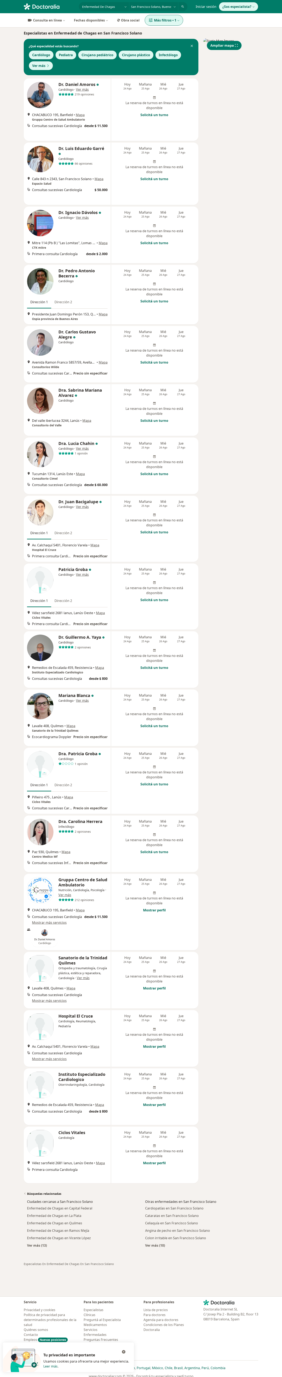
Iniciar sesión (206, 6)
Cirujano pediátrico (97, 55)
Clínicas (89, 1315)
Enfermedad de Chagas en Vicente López (59, 1238)
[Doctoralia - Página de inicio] (50, 6)
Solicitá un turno (154, 115)
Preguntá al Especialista (102, 1320)
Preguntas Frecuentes (101, 1339)
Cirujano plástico (136, 55)
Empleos (45, 1339)
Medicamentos (95, 1324)
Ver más (38, 65)
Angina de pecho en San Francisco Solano (177, 1230)
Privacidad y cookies (39, 1310)
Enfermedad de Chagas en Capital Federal (59, 1208)
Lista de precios (155, 1310)
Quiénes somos (36, 1329)
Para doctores (154, 1315)
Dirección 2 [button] (63, 302)
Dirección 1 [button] (39, 302)
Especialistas (93, 1310)
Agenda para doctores (160, 1320)
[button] (191, 46)
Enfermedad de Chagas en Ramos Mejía (58, 1230)
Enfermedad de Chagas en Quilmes (54, 1223)
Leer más (50, 1366)
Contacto (31, 1334)
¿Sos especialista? (236, 6)
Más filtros (165, 20)
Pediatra (66, 55)
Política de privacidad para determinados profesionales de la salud (50, 1320)
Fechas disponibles (89, 20)
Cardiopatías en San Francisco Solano (174, 1208)
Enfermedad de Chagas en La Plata (54, 1215)
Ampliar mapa (222, 45)
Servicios (90, 1329)
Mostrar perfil (154, 910)
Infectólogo (168, 55)
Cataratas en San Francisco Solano (172, 1215)
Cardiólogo (41, 55)
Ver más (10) (155, 1245)
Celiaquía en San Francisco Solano (171, 1223)
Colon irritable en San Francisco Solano (175, 1238)
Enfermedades (95, 1334)
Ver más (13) (37, 1245)
